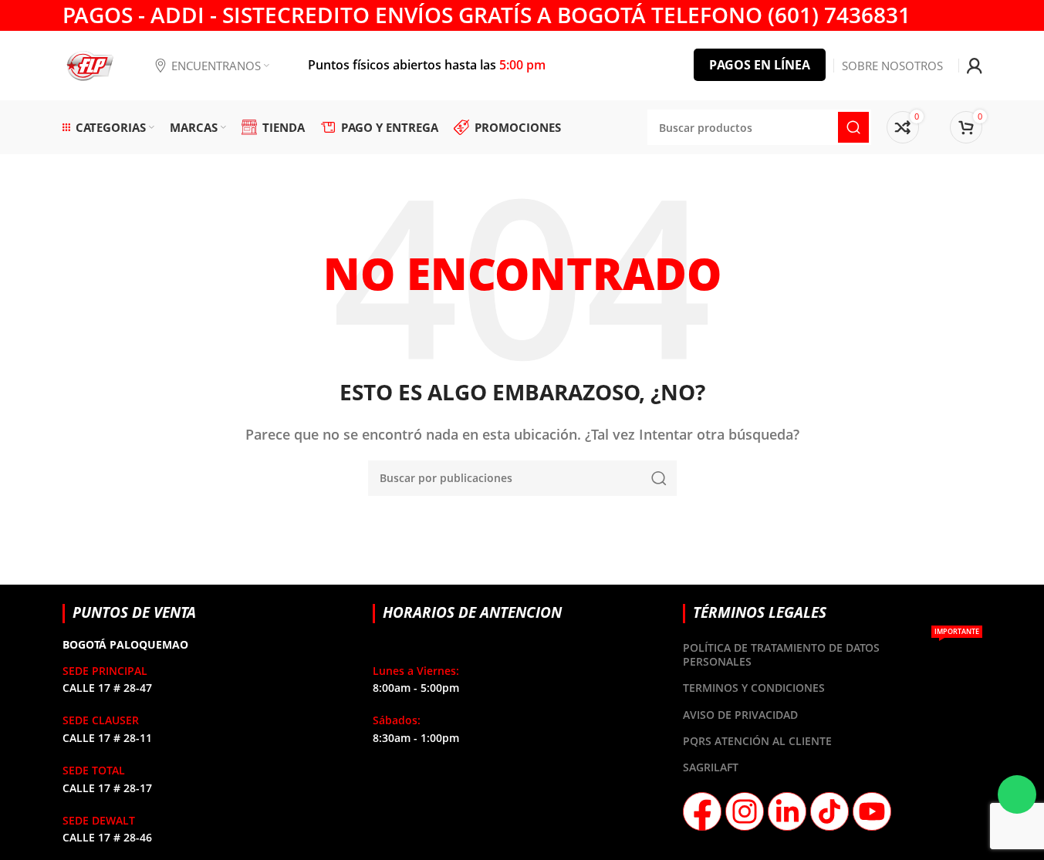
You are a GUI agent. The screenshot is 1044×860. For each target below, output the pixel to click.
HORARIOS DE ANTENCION (472, 612)
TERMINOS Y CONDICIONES (754, 687)
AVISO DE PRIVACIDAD (740, 714)
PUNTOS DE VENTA (134, 612)
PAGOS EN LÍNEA (759, 64)
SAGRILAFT (710, 767)
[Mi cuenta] (974, 65)
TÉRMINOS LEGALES (759, 612)
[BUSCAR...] (659, 478)
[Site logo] (90, 64)
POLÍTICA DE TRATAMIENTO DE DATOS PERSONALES (830, 652)
